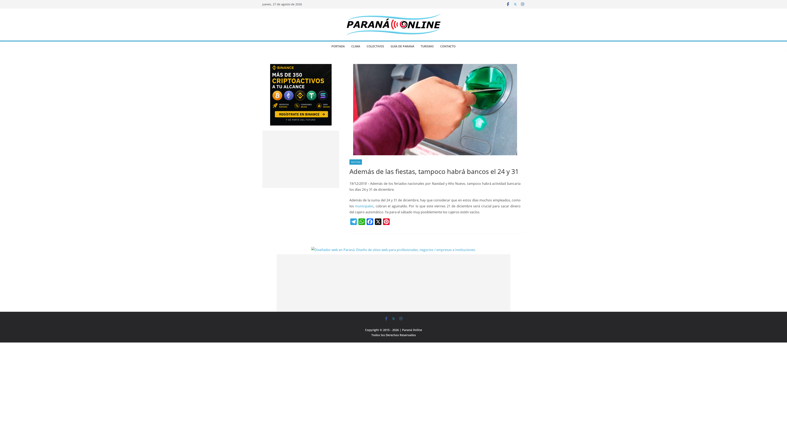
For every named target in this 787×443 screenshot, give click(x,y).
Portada (338, 46)
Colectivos (375, 46)
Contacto (448, 46)
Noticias (355, 162)
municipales (364, 206)
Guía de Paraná (402, 46)
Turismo (427, 46)
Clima (355, 46)
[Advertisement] (300, 159)
